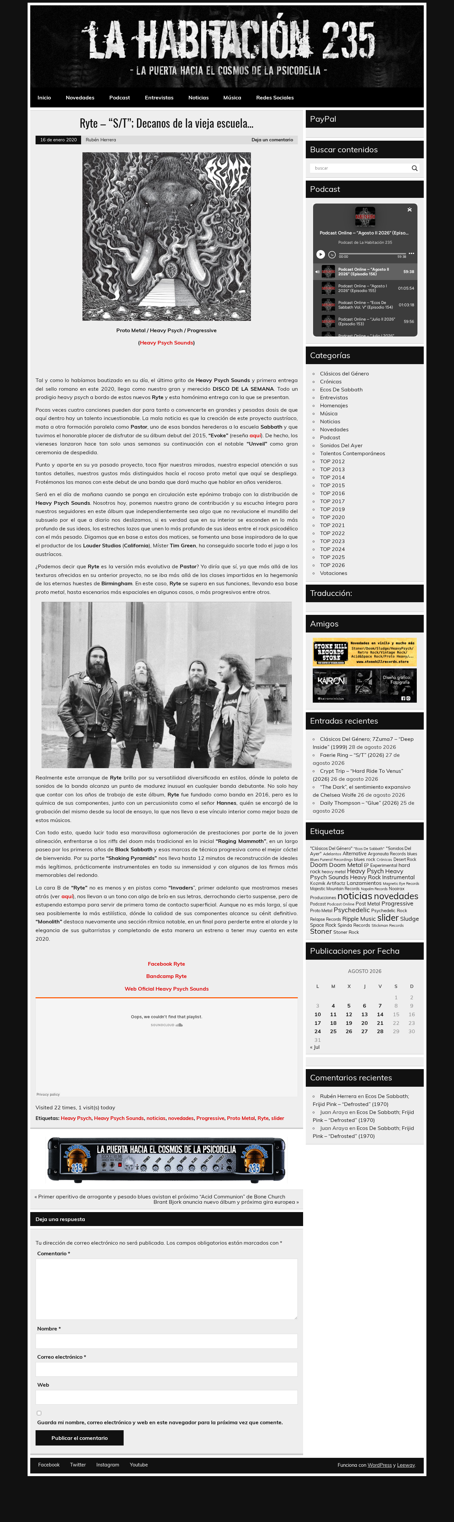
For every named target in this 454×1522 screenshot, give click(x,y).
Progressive (210, 1118)
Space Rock (323, 925)
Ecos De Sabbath (341, 389)
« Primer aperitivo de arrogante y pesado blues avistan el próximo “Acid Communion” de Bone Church (160, 1196)
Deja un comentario (272, 139)
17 (317, 1023)
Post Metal (368, 903)
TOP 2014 (332, 477)
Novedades (80, 97)
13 (364, 1014)
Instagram (107, 1464)
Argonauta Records (387, 853)
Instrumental (398, 877)
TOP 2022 (332, 533)
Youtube (139, 1464)
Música (232, 97)
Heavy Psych (76, 1118)
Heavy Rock (365, 877)
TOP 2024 (332, 549)
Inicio (44, 97)
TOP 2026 (332, 565)
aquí (255, 435)
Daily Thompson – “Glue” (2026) (359, 802)
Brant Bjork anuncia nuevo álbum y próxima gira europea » (226, 1201)
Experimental (383, 865)
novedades (181, 1118)
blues (412, 853)
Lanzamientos (364, 883)
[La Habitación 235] (166, 1181)
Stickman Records (388, 925)
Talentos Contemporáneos (352, 453)
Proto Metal (241, 1118)
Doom (319, 865)
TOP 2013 (332, 469)
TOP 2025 (332, 557)
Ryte (263, 1118)
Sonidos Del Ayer (341, 445)
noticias (156, 1118)
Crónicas (331, 381)
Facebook (48, 1464)
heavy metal (334, 871)
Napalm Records (374, 889)
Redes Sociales (275, 97)
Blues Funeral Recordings (331, 859)
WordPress (380, 1465)
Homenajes (334, 405)
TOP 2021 (332, 525)
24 (317, 1031)
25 (333, 1031)
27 (364, 1031)
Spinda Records (354, 925)
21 (380, 1023)
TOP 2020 (332, 517)
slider (277, 1118)
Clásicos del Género (344, 373)
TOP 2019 (332, 509)
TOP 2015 (332, 485)
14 (380, 1014)
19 (349, 1023)
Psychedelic (352, 909)
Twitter (78, 1464)
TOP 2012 (332, 461)
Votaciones (333, 573)
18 (333, 1023)
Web (43, 1384)
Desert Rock (405, 859)
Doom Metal (346, 865)
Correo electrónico (61, 1356)
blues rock (364, 859)
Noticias (198, 97)
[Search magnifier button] (414, 168)
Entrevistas (159, 97)
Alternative (355, 854)
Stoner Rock (346, 932)
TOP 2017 (332, 501)
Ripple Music (359, 918)
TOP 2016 (332, 493)
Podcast (119, 97)
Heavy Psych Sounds (166, 342)
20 (364, 1023)
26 (349, 1031)
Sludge (409, 918)
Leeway (406, 1465)
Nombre (49, 1328)
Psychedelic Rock (389, 910)
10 (317, 1014)
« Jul (315, 1046)
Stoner (321, 930)
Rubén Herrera (101, 139)
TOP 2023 (332, 541)
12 (349, 1014)
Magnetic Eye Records (401, 883)
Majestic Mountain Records (335, 888)
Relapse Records (325, 919)
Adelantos (332, 854)
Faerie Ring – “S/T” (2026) (352, 755)
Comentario (53, 1253)
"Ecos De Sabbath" (369, 848)
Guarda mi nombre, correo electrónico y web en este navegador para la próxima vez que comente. (160, 1422)
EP (366, 865)
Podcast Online (340, 904)
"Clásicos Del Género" (331, 848)
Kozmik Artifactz (327, 883)
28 (380, 1031)
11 (333, 1014)
